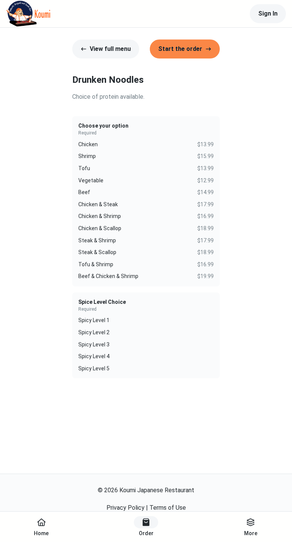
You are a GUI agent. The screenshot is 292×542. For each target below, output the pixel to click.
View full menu (110, 48)
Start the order (180, 48)
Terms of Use (167, 507)
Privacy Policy (125, 507)
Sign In (268, 13)
